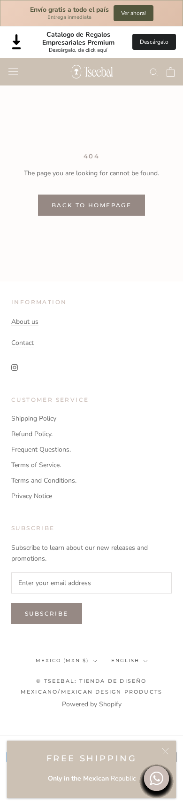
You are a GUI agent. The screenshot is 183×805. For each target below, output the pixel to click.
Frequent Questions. (41, 449)
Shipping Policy (33, 418)
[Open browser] (13, 71)
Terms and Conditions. (43, 480)
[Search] (154, 72)
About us (24, 321)
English (125, 660)
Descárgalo (154, 42)
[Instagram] (14, 367)
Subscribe (47, 613)
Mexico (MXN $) (62, 660)
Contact (22, 342)
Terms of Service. (36, 465)
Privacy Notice (31, 496)
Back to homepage (91, 205)
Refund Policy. (32, 434)
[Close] (165, 751)
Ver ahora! (133, 13)
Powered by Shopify (92, 704)
